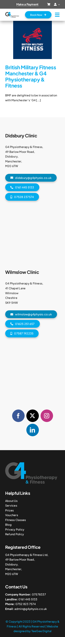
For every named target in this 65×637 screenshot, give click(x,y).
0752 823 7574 (25, 604)
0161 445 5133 (27, 599)
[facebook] (18, 416)
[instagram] (47, 416)
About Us (11, 501)
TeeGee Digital (41, 631)
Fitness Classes (15, 520)
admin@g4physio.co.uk (30, 609)
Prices (9, 510)
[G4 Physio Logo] (12, 13)
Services (11, 505)
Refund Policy (14, 534)
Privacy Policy (14, 529)
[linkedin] (32, 430)
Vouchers (11, 515)
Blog (8, 524)
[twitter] (32, 416)
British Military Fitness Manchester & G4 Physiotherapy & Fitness (30, 76)
